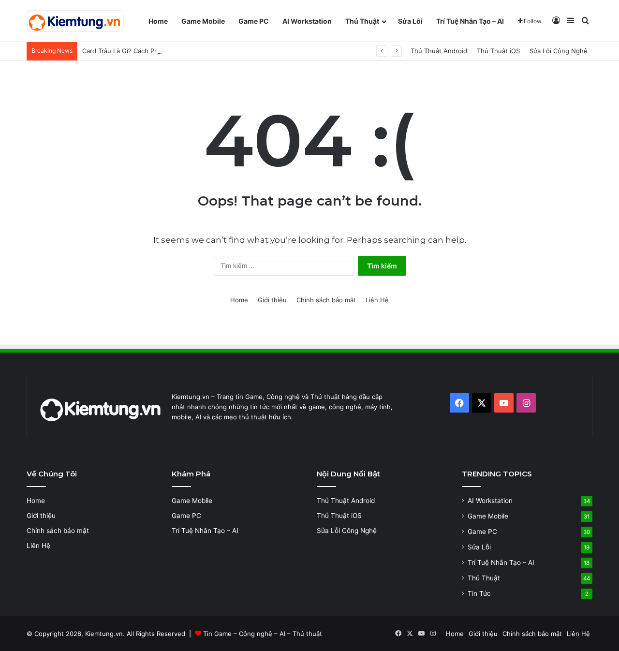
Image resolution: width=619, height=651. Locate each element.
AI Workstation (307, 21)
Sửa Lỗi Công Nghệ (559, 51)
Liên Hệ (377, 300)
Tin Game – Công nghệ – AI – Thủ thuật (262, 633)
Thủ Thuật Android (439, 51)
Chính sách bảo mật (326, 300)
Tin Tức (479, 593)
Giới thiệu (272, 300)
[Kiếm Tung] (75, 21)
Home (158, 21)
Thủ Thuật (362, 21)
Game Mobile (203, 21)
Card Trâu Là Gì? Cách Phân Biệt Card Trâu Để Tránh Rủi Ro (171, 51)
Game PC (253, 21)
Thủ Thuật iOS (498, 51)
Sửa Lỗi (410, 21)
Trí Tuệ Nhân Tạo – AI (470, 21)
